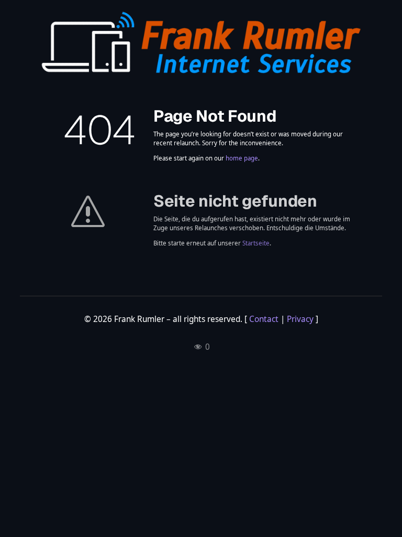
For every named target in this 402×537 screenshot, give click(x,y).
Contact (263, 319)
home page (242, 158)
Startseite (256, 243)
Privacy (300, 319)
